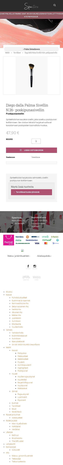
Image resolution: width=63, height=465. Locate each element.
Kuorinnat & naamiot (21, 300)
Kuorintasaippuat (19, 336)
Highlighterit (23, 368)
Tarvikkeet (17, 53)
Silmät (14, 391)
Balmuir (15, 435)
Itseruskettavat (18, 341)
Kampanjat (11, 447)
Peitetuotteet (23, 356)
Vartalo (9, 330)
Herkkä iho (16, 309)
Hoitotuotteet (17, 418)
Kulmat (15, 403)
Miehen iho (16, 315)
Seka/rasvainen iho (20, 306)
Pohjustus (22, 353)
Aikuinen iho (17, 312)
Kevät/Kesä (16, 412)
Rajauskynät (23, 394)
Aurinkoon (16, 321)
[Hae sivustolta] (54, 4)
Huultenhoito (17, 327)
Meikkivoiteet (23, 359)
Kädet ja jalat (11, 421)
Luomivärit (22, 397)
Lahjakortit (10, 444)
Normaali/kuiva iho (20, 303)
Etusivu (9, 292)
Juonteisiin (16, 318)
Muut (14, 409)
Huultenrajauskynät (26, 377)
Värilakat (16, 429)
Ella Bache (16, 324)
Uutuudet (16, 450)
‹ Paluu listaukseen (31, 49)
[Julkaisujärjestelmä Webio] (36, 278)
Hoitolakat (16, 426)
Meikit (7, 53)
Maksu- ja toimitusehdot (22, 456)
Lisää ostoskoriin (33, 150)
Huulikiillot (22, 380)
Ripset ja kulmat (13, 415)
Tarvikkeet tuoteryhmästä (27, 192)
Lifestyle (9, 432)
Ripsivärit (22, 400)
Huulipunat (22, 385)
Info (7, 453)
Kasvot (9, 295)
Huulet (14, 374)
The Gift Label (17, 441)
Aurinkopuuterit (24, 365)
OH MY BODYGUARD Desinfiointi (26, 344)
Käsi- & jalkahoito (19, 423)
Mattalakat (22, 388)
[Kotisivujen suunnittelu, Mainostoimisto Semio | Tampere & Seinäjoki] (27, 278)
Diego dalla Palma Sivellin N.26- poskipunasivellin (41, 53)
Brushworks (17, 438)
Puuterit (21, 362)
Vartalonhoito (17, 333)
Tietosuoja (16, 459)
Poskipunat (23, 371)
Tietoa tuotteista (18, 461)
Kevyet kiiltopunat (25, 382)
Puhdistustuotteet (19, 298)
